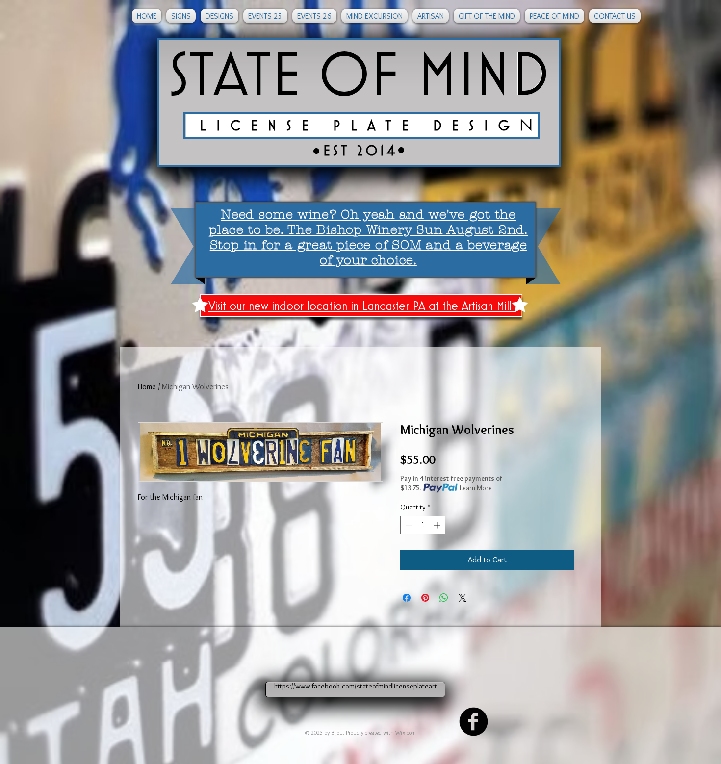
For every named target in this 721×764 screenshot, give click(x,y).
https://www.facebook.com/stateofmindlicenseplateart (355, 686)
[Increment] (438, 525)
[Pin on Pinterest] (425, 598)
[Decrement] (408, 525)
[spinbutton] (423, 525)
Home (147, 386)
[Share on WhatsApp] (444, 598)
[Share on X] (462, 598)
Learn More (476, 488)
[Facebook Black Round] (473, 721)
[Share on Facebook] (406, 598)
